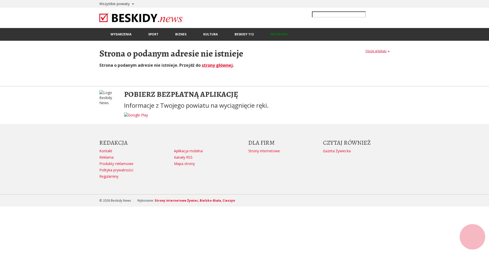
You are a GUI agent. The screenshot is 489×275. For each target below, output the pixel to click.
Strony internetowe (264, 150)
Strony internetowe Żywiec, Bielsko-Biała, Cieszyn (195, 200)
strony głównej (217, 65)
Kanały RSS (183, 157)
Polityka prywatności (116, 170)
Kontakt (105, 150)
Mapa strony (184, 163)
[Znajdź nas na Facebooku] (5, 137)
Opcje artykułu (375, 51)
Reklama (106, 157)
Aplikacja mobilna (188, 150)
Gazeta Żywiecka (337, 150)
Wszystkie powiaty (115, 3)
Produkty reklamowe (116, 163)
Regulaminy (108, 176)
